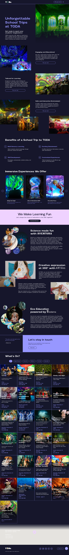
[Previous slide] (3, 191)
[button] (58, 2)
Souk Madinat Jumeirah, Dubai (12, 530)
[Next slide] (66, 191)
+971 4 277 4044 (9, 537)
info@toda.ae (8, 534)
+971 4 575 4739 (9, 536)
